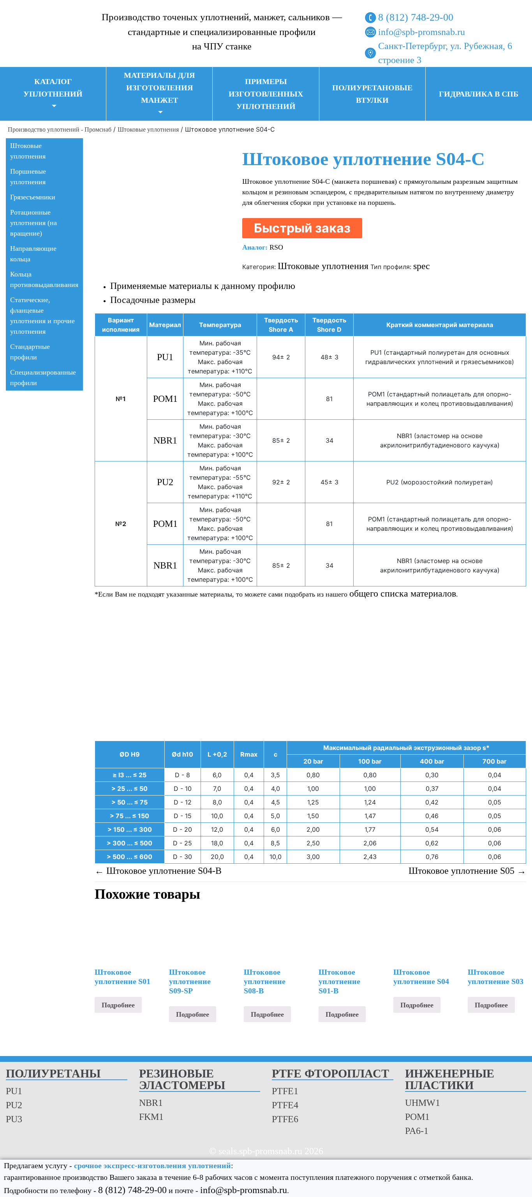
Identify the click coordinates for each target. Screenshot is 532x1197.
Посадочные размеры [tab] (153, 300)
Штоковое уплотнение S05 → (467, 871)
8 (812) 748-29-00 (415, 17)
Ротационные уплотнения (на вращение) (33, 222)
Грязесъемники (32, 197)
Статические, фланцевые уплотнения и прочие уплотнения (42, 315)
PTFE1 (285, 1091)
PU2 (165, 482)
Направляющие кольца (33, 254)
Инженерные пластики (449, 1079)
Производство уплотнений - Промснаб (59, 129)
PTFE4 (285, 1105)
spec (421, 266)
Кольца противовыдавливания (44, 279)
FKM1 (151, 1117)
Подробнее (118, 1005)
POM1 (165, 399)
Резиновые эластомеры (182, 1079)
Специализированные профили (43, 377)
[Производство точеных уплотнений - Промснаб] (44, 30)
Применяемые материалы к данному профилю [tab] (202, 286)
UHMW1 (422, 1103)
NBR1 (165, 440)
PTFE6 (285, 1119)
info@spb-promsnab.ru (421, 32)
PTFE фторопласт (330, 1074)
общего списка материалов (402, 593)
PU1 (165, 357)
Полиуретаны (53, 1074)
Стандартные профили (30, 352)
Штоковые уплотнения (148, 129)
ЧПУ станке (228, 46)
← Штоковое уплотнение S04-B (158, 871)
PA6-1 (416, 1131)
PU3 (14, 1119)
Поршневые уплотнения (28, 176)
